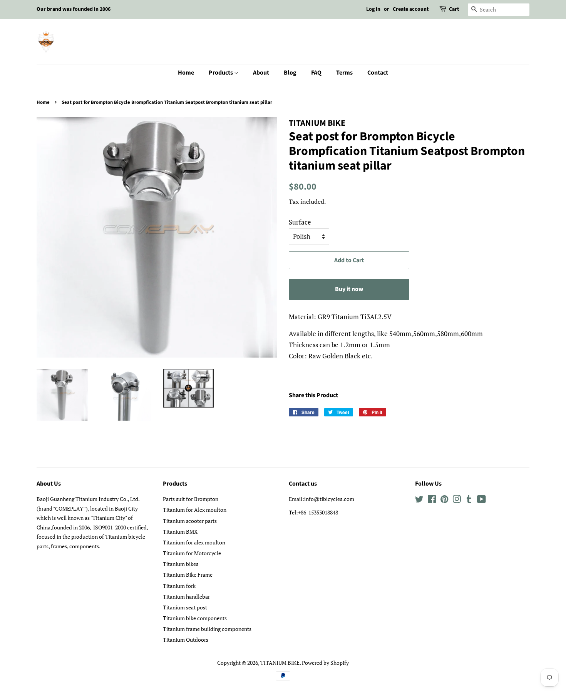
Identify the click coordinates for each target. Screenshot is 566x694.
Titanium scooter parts (190, 520)
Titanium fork (179, 585)
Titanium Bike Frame (188, 574)
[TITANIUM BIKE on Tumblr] (469, 500)
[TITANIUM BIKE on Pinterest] (444, 500)
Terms (344, 72)
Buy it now (349, 289)
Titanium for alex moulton (194, 542)
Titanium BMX (180, 531)
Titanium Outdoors (185, 639)
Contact (377, 72)
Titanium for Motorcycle (192, 553)
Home (186, 72)
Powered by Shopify (325, 662)
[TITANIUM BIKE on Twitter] (419, 500)
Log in (373, 9)
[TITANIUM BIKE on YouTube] (481, 500)
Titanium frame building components (207, 628)
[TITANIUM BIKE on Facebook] (431, 500)
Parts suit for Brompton (190, 499)
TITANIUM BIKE (280, 662)
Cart (454, 9)
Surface (300, 222)
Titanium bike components (195, 618)
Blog (290, 72)
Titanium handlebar (186, 596)
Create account (411, 9)
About (261, 72)
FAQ (316, 72)
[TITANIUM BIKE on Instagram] (456, 500)
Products (221, 72)
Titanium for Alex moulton (194, 509)
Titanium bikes (180, 564)
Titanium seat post (185, 607)
